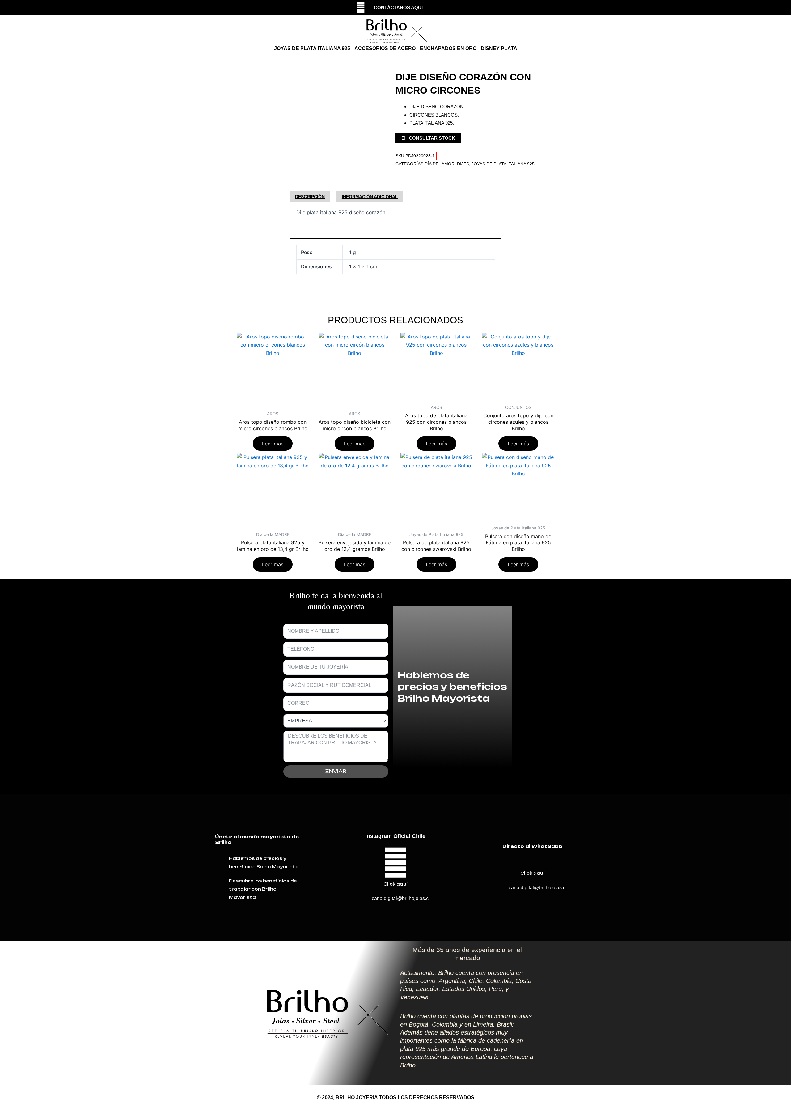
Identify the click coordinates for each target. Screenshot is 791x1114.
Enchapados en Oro (448, 48)
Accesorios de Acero (385, 48)
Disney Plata (499, 48)
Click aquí (395, 884)
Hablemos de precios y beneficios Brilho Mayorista (452, 687)
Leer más (272, 443)
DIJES (463, 164)
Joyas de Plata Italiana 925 (312, 48)
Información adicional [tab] (370, 196)
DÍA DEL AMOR (440, 164)
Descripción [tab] (310, 196)
